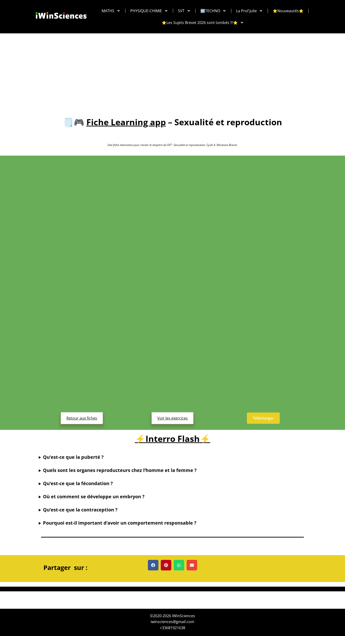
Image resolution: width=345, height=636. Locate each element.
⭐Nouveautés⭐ (288, 10)
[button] (153, 565)
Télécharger (263, 418)
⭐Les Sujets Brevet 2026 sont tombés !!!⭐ (200, 22)
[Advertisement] (172, 69)
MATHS (108, 10)
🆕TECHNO (210, 10)
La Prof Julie (246, 10)
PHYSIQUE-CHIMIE (146, 10)
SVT (181, 10)
